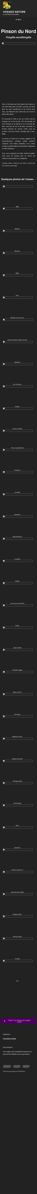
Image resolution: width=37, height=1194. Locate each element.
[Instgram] (17, 1066)
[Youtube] (26, 1066)
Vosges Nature (14, 11)
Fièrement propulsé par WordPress (14, 1071)
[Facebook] (7, 1066)
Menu (19, 19)
